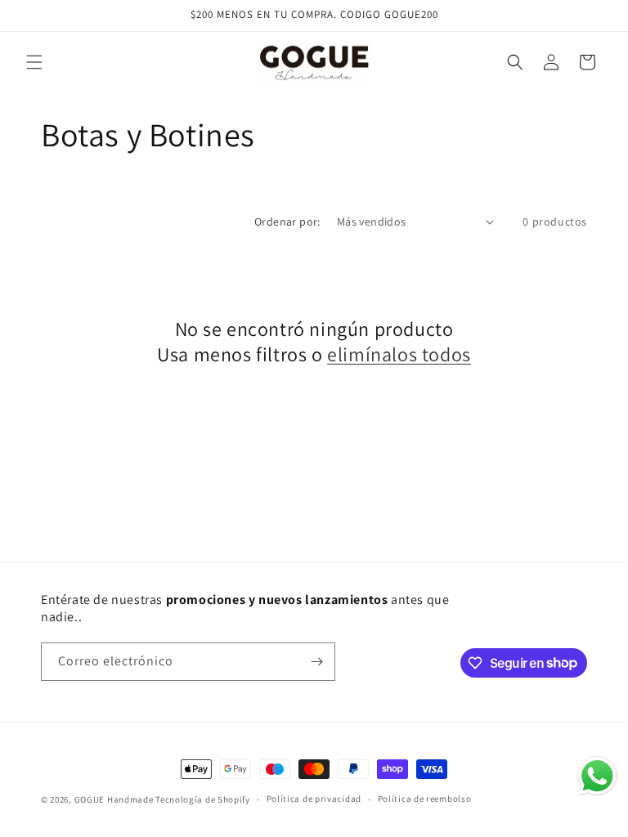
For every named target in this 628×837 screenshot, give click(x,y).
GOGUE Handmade (114, 799)
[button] (34, 62)
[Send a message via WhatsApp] (597, 776)
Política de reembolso (425, 798)
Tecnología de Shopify (202, 799)
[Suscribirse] (316, 661)
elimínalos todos (399, 354)
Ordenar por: (287, 221)
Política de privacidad (314, 798)
